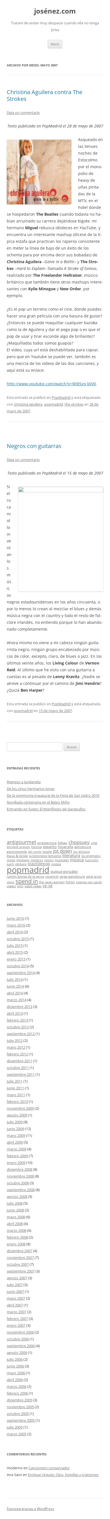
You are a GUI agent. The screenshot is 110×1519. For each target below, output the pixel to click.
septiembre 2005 (21, 1420)
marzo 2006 (16, 1386)
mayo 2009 (16, 1135)
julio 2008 (15, 1203)
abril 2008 (15, 1223)
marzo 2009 (16, 1149)
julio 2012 (15, 1040)
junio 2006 (15, 1366)
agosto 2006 (17, 1352)
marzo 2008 (16, 1230)
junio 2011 (15, 1087)
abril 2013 (15, 1013)
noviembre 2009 (20, 1108)
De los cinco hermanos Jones (30, 788)
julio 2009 (15, 1121)
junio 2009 (15, 1128)
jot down (62, 850)
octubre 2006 (18, 1338)
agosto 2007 (17, 1277)
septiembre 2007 (21, 1271)
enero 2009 (16, 1162)
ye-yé (47, 885)
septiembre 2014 (21, 972)
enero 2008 (16, 1244)
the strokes (74, 404)
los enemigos (90, 856)
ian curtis (34, 852)
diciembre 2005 (19, 1400)
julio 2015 (15, 945)
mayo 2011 (16, 1094)
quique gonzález (64, 871)
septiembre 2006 (21, 1345)
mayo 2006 (16, 1372)
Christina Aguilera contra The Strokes (44, 95)
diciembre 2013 (19, 1006)
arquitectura (47, 842)
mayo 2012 (16, 1047)
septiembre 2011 (21, 1074)
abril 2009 (15, 1142)
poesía (56, 864)
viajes (11, 886)
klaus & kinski (17, 855)
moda (11, 860)
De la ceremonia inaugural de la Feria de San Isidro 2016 (53, 795)
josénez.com (55, 11)
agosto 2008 (17, 1196)
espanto (50, 846)
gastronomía (17, 851)
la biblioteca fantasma (45, 856)
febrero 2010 (17, 1101)
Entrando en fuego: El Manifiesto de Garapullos (46, 809)
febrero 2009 (17, 1155)
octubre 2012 (18, 1026)
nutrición (91, 860)
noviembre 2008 (20, 1176)
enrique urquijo (18, 847)
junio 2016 (15, 918)
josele (47, 851)
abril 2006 (15, 1379)
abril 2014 (15, 993)
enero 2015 (16, 959)
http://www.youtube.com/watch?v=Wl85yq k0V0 (51, 383)
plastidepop (39, 863)
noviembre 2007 (20, 1257)
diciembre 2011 (19, 1060)
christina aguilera (28, 404)
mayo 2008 (16, 1216)
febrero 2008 (17, 1237)
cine (94, 842)
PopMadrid (61, 397)
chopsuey (79, 842)
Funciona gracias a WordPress (30, 1508)
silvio (10, 882)
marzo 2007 (16, 1311)
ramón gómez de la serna (25, 876)
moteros (37, 860)
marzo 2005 (16, 1433)
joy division (81, 852)
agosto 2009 (17, 1115)
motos (49, 860)
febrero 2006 (17, 1393)
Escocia (36, 847)
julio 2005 (15, 1427)
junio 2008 (15, 1210)
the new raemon (52, 882)
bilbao (62, 842)
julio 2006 (15, 1359)
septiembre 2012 (21, 1033)
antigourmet (21, 841)
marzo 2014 (16, 999)
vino (20, 886)
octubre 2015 (18, 938)
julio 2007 (15, 1284)
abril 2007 (15, 1305)
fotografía (65, 846)
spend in (27, 881)
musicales (62, 860)
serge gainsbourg (72, 876)
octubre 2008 (18, 1182)
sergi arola (94, 876)
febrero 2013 (17, 1020)
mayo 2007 (16, 1298)
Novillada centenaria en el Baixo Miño (38, 802)
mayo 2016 (16, 925)
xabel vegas (33, 886)
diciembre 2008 (19, 1169)
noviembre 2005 (20, 1406)
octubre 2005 (18, 1413)
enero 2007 (16, 1325)
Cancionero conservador (49, 1467)
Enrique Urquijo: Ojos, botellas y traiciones (63, 1474)
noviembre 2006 (20, 1332)
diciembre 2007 (19, 1250)
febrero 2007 (17, 1318)
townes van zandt (89, 882)
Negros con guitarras (34, 446)
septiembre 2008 (21, 1189)
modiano (23, 860)
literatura (71, 855)
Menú (55, 44)
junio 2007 (15, 1291)
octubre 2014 (18, 965)
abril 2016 (15, 931)
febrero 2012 (17, 1054)
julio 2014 (15, 979)
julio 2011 (15, 1081)
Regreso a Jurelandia (24, 781)
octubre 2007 (18, 1264)
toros (70, 881)
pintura (21, 864)
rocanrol (51, 876)
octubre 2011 (18, 1067)
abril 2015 (15, 952)
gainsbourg (82, 847)
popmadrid (53, 404)
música (77, 859)
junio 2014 (15, 986)
